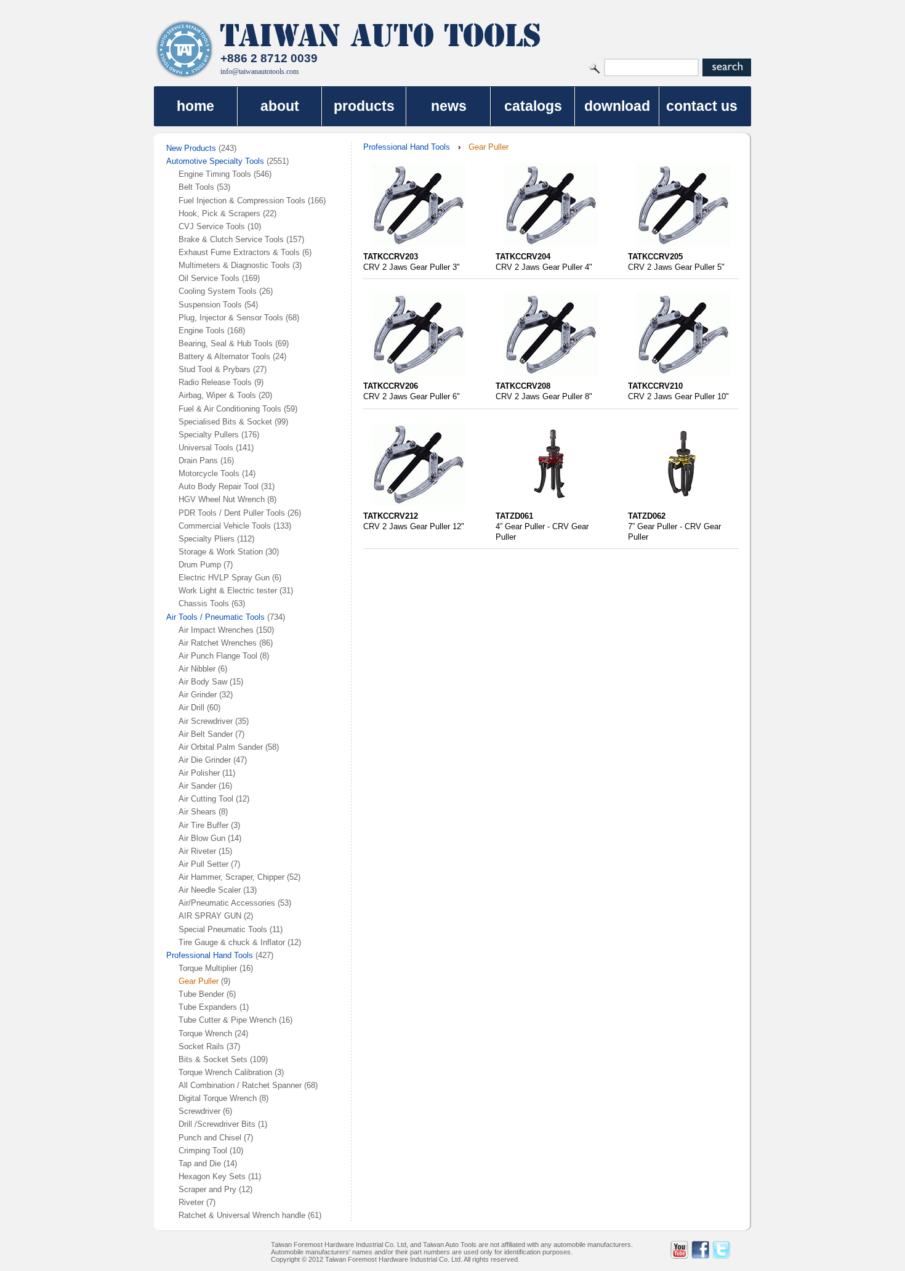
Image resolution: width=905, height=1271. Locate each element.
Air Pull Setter (203, 864)
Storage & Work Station (221, 551)
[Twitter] (721, 1250)
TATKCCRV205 (655, 256)
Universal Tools (206, 447)
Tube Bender (201, 994)
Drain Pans (198, 460)
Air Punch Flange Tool (218, 655)
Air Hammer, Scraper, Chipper (231, 877)
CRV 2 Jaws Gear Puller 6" (411, 396)
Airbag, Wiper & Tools (217, 395)
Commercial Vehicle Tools (225, 525)
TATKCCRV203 (390, 256)
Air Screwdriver (206, 721)
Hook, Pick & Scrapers (219, 213)
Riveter (191, 1202)
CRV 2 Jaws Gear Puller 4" (544, 267)
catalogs (533, 106)
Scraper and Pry (207, 1189)
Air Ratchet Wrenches (218, 643)
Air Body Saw (203, 681)
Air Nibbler (198, 668)
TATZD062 (647, 516)
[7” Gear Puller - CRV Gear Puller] (683, 508)
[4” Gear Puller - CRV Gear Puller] (551, 508)
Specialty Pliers (207, 538)
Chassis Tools (204, 603)
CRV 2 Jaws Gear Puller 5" (676, 267)
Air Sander (197, 785)
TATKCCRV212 (390, 516)
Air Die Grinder (205, 760)
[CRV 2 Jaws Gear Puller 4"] (551, 248)
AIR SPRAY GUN (210, 915)
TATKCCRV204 (523, 256)
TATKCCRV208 (523, 386)
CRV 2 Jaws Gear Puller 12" (413, 526)
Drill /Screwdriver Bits (217, 1124)
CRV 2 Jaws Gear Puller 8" (544, 396)
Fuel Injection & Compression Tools (242, 200)
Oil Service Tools (209, 278)
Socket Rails (201, 1046)
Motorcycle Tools (209, 473)
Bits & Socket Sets (213, 1059)
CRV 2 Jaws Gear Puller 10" (678, 396)
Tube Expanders (208, 1007)
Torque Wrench (205, 1033)
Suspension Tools (210, 304)
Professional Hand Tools (209, 955)
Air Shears (197, 811)
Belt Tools (196, 187)
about (279, 106)
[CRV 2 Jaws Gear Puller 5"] (683, 248)
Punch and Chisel (210, 1137)
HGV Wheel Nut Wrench (222, 499)
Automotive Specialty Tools (215, 161)
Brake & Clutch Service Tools (231, 239)
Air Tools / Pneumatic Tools (215, 617)
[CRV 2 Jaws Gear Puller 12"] (418, 508)
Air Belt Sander (206, 734)
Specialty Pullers (209, 434)
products (364, 106)
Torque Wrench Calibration (225, 1072)
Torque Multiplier (208, 968)
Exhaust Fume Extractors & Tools (239, 252)
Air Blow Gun (202, 838)
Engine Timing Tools (215, 174)
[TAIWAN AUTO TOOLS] (184, 49)
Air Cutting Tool (206, 798)
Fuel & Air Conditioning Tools (230, 408)
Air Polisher (199, 773)
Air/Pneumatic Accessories (227, 903)
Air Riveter (197, 851)
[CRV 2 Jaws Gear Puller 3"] (418, 248)
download (617, 106)
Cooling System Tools (218, 291)
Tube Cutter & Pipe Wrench (227, 1020)
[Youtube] (679, 1250)
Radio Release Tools (215, 382)
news (449, 106)
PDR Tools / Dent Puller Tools (232, 513)
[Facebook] (700, 1250)
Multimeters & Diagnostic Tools (234, 265)
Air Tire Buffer (203, 825)
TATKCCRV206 (390, 386)
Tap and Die (201, 1163)
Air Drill (191, 707)
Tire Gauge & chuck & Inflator (232, 942)
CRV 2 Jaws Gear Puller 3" (411, 267)
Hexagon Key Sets (212, 1176)
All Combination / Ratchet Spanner (240, 1085)
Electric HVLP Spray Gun (224, 577)
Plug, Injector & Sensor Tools (231, 317)
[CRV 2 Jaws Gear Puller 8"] (551, 378)
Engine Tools (202, 330)
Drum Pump (200, 564)
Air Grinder (198, 694)
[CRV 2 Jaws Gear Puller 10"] (683, 378)
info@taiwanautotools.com (259, 71)
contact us (702, 106)
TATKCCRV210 (655, 386)
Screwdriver (199, 1111)
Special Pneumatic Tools (223, 929)
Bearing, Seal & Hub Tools (226, 343)
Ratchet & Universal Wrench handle (242, 1215)
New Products (191, 148)
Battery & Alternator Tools (224, 356)
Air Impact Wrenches (216, 630)
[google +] (742, 1250)
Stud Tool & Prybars (215, 369)
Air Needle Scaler (210, 890)
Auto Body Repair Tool (219, 486)
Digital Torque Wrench (218, 1098)
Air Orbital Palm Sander (221, 747)
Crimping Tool (203, 1150)
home (195, 106)
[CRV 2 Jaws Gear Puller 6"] (418, 378)
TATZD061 (514, 516)
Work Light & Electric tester (228, 590)
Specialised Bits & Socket (225, 421)
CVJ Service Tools (212, 226)
